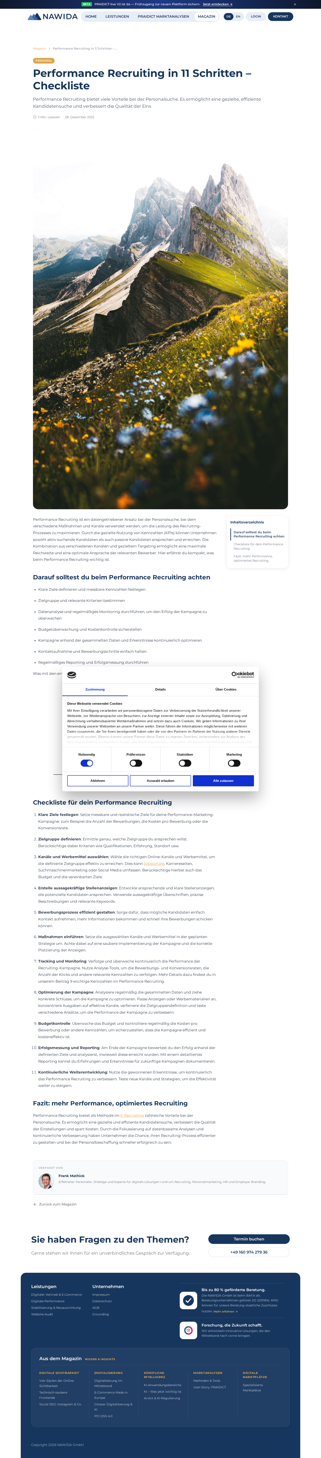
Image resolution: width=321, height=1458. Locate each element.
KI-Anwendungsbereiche (162, 1385)
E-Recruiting (132, 1115)
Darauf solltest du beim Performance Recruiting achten (259, 534)
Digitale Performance (47, 1301)
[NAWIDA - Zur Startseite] (53, 16)
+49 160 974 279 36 (249, 1252)
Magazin (39, 48)
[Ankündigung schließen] (295, 4)
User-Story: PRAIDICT (209, 1387)
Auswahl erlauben (160, 781)
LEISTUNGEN (117, 16)
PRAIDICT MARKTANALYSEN (163, 16)
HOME (91, 16)
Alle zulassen (223, 781)
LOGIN (256, 16)
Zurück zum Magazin (58, 1204)
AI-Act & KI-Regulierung (162, 1398)
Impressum (101, 1295)
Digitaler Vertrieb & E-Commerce (56, 1295)
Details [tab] (160, 689)
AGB (95, 1308)
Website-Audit (42, 1314)
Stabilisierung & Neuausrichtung (56, 1308)
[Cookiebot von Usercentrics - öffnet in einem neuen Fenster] (235, 675)
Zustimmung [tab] (95, 689)
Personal (44, 60)
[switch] (136, 763)
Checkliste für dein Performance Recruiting (258, 546)
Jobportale (154, 863)
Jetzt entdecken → (218, 4)
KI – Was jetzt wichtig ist (162, 1392)
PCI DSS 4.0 (103, 1416)
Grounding (100, 1314)
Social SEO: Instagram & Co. (60, 1404)
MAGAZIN (206, 16)
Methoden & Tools (206, 1381)
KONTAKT (280, 16)
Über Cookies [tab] (226, 689)
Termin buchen (249, 1239)
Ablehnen (97, 781)
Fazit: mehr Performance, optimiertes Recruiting (253, 558)
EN (238, 16)
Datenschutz (102, 1301)
